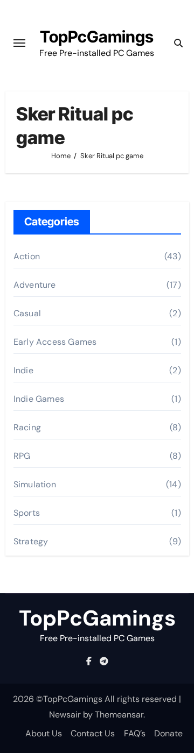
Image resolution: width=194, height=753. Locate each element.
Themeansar (119, 714)
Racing (27, 427)
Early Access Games (55, 341)
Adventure (34, 284)
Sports (26, 512)
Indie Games (38, 398)
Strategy (30, 541)
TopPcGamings (97, 36)
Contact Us (93, 733)
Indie (23, 370)
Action (26, 256)
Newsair (65, 714)
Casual (27, 313)
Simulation (34, 484)
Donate (168, 733)
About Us (43, 733)
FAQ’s (135, 733)
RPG (22, 455)
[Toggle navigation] (19, 43)
